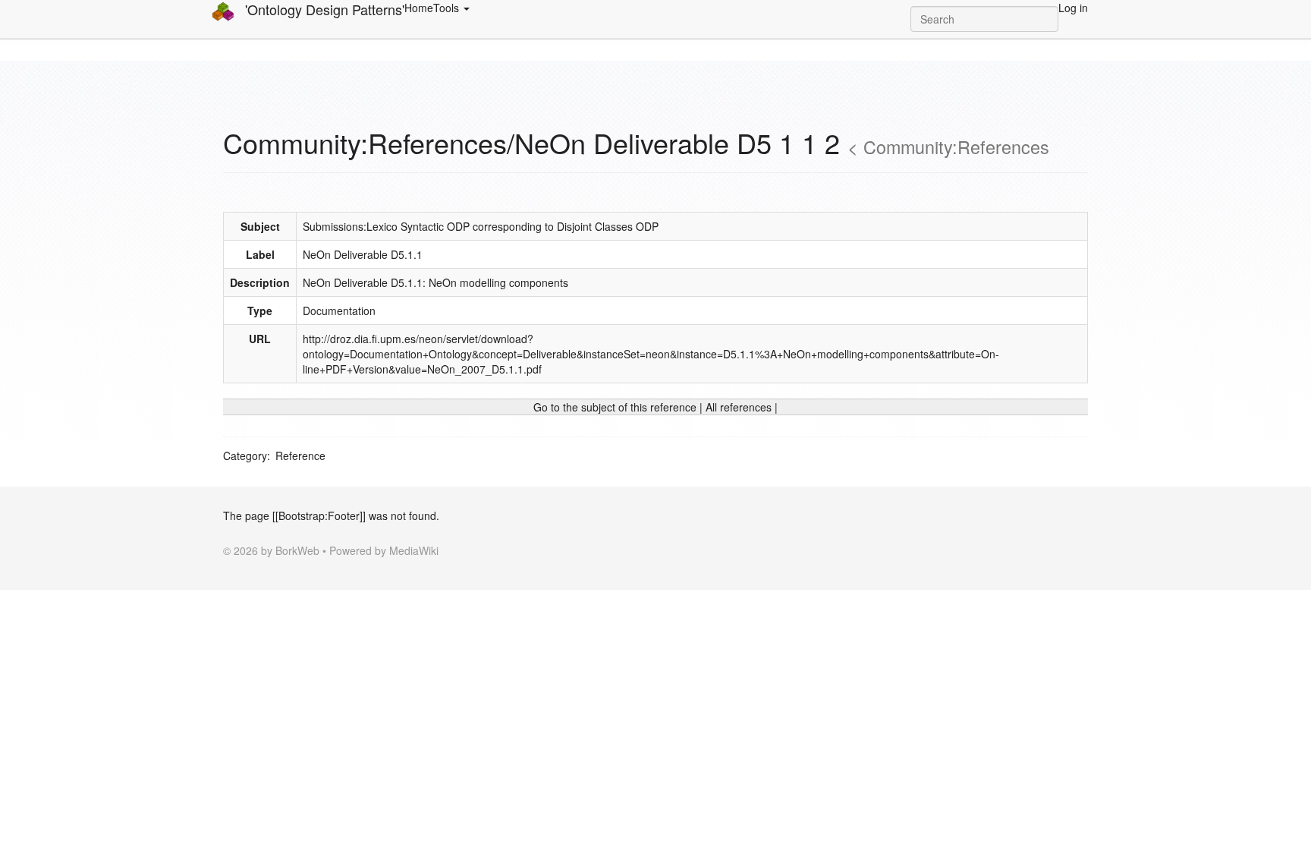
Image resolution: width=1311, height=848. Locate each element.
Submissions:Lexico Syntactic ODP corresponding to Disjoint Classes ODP (481, 226)
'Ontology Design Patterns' (322, 9)
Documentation (339, 310)
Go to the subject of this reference (614, 407)
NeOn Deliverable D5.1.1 (363, 254)
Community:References (956, 146)
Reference (300, 455)
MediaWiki (414, 550)
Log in (1073, 7)
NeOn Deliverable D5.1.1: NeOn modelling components (435, 282)
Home (418, 7)
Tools (447, 7)
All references (739, 407)
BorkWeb (297, 550)
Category (245, 455)
